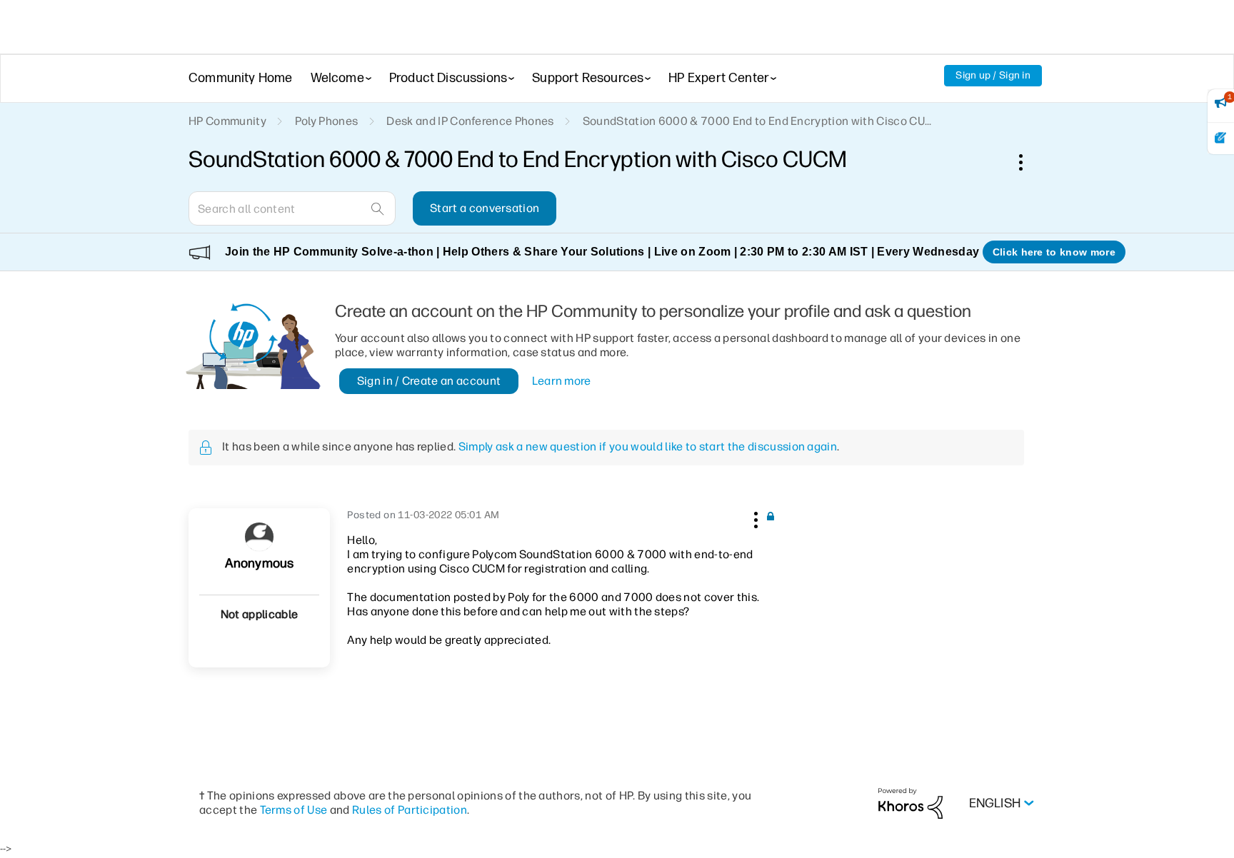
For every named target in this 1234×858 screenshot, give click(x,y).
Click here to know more (1054, 252)
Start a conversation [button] (484, 208)
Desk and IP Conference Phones (469, 121)
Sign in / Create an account (429, 381)
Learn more (561, 381)
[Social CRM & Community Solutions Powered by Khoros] (910, 803)
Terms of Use (294, 810)
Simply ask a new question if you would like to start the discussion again (647, 446)
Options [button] (1028, 162)
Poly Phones (326, 121)
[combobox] (292, 208)
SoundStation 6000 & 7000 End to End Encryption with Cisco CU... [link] (757, 121)
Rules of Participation (409, 810)
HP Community (227, 121)
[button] (754, 518)
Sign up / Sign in (992, 75)
